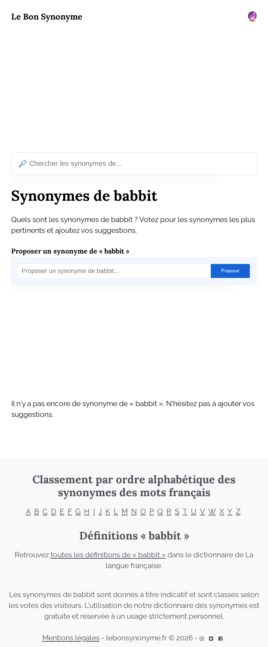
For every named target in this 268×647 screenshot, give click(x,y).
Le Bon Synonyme (46, 16)
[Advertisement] (134, 89)
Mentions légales (70, 638)
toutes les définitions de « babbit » (108, 555)
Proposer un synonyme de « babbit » (70, 251)
